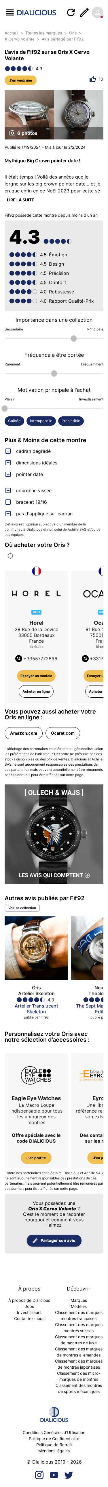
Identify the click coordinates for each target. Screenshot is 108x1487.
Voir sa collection (22, 908)
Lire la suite (20, 199)
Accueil (11, 32)
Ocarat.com (63, 733)
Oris (73, 32)
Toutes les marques (43, 32)
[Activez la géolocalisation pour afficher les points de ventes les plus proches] (10, 556)
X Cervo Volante (20, 38)
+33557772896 (40, 658)
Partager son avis (58, 1240)
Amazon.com (23, 733)
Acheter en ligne (36, 691)
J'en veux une (20, 80)
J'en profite (36, 1158)
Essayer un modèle (36, 676)
